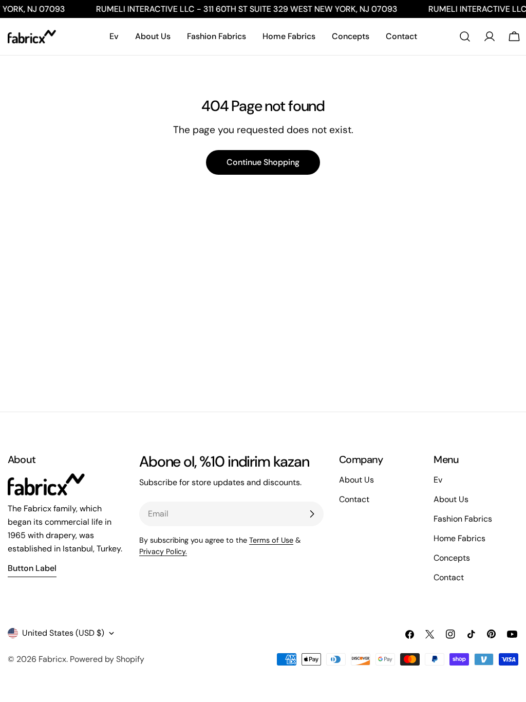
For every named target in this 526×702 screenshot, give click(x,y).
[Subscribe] (312, 514)
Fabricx (52, 659)
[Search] (465, 36)
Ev (438, 479)
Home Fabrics (459, 538)
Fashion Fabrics (463, 518)
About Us (451, 499)
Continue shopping (263, 162)
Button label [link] (32, 568)
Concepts (452, 557)
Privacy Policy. (163, 551)
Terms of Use (271, 540)
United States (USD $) (63, 632)
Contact (449, 577)
